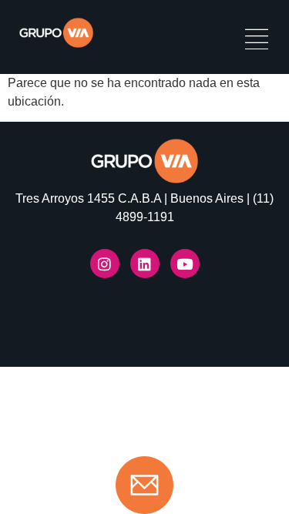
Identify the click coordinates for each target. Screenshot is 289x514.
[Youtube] (185, 263)
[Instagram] (104, 263)
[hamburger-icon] (256, 41)
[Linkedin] (145, 263)
